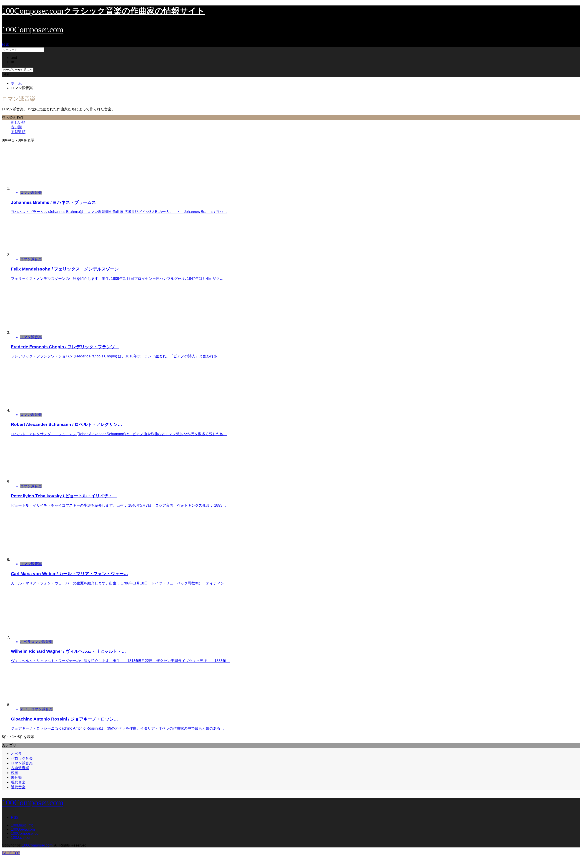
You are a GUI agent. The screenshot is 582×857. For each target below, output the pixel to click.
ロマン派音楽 (22, 763)
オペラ (16, 754)
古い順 (16, 127)
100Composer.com (32, 29)
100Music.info (22, 825)
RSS (15, 817)
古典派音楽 (20, 768)
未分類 (16, 777)
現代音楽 (18, 782)
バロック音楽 (22, 758)
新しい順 (18, 122)
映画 (14, 773)
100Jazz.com (21, 837)
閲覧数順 (18, 132)
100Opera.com (23, 829)
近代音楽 (18, 787)
